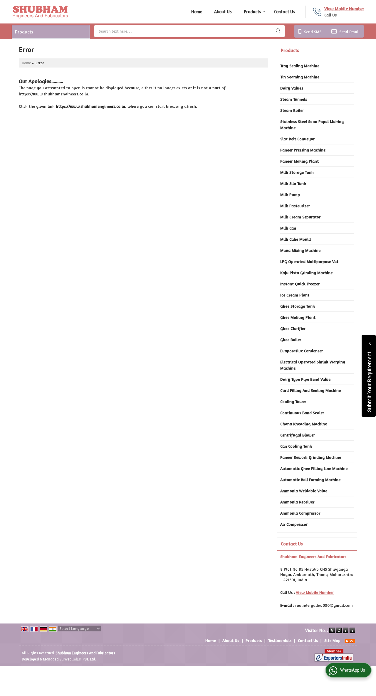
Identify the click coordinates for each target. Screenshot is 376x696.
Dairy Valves (291, 87)
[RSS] (350, 640)
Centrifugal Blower (297, 434)
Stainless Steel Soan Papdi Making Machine (312, 124)
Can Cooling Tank (296, 446)
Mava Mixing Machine (300, 250)
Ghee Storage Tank (297, 306)
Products (252, 11)
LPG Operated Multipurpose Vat (309, 261)
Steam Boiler (292, 110)
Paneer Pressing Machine (302, 149)
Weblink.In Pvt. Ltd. (80, 659)
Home (196, 11)
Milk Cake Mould (295, 239)
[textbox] (189, 31)
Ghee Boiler (290, 339)
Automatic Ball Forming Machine (310, 479)
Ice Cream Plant (294, 294)
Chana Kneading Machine (303, 423)
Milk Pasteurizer (295, 205)
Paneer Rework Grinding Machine (310, 457)
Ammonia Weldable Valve (303, 490)
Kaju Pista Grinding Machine (306, 272)
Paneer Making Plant (299, 161)
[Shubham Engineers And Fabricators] (40, 12)
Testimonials (279, 640)
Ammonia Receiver (297, 501)
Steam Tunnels (293, 99)
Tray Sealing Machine (299, 65)
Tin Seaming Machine (299, 76)
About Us (223, 11)
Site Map (332, 640)
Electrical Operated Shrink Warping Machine (312, 364)
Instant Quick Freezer (300, 283)
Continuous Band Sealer (302, 412)
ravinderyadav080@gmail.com (324, 605)
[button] (344, 8)
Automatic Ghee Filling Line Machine (314, 468)
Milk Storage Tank (297, 172)
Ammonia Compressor (300, 512)
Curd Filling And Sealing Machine (310, 390)
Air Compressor (294, 524)
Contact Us (284, 11)
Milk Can (288, 227)
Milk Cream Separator (300, 216)
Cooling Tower (293, 401)
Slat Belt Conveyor (297, 138)
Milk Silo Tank (293, 183)
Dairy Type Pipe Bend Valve (305, 379)
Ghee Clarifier (293, 328)
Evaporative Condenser (301, 350)
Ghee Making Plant (297, 317)
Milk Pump (290, 194)
